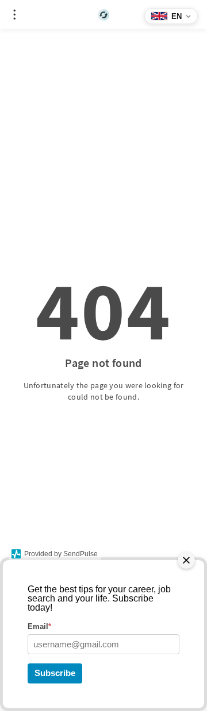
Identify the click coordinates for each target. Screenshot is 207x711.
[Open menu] (14, 14)
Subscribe (54, 673)
